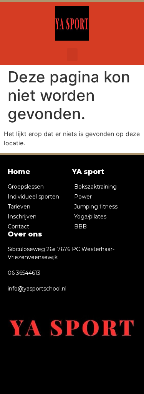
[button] (72, 54)
